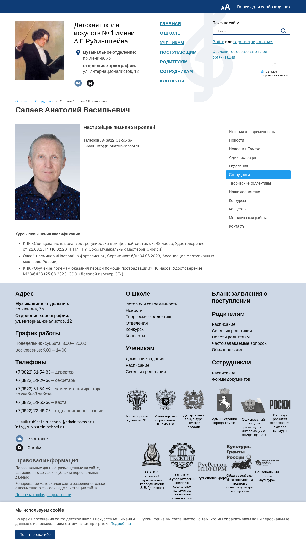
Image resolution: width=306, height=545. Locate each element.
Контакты (172, 80)
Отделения (238, 166)
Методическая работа (248, 217)
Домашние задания (145, 358)
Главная (170, 23)
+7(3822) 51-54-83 (32, 371)
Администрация (243, 157)
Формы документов (231, 379)
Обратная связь (227, 349)
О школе (170, 33)
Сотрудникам (176, 71)
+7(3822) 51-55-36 (32, 402)
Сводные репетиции (146, 371)
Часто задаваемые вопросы (240, 343)
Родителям (174, 61)
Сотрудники (239, 174)
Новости (236, 140)
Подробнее (120, 523)
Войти (218, 41)
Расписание (137, 365)
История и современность (252, 131)
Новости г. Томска (244, 148)
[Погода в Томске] (275, 67)
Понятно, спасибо (35, 534)
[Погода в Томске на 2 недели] (276, 75)
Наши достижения (245, 191)
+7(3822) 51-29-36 (32, 380)
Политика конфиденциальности (43, 494)
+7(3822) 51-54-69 (32, 388)
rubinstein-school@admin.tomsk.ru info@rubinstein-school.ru (54, 424)
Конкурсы (237, 200)
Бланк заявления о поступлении (239, 297)
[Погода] (268, 71)
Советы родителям (231, 336)
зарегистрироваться (253, 41)
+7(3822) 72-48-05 (32, 410)
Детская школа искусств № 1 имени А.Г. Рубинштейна (104, 33)
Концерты (237, 209)
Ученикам (172, 42)
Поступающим (178, 52)
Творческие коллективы (250, 183)
